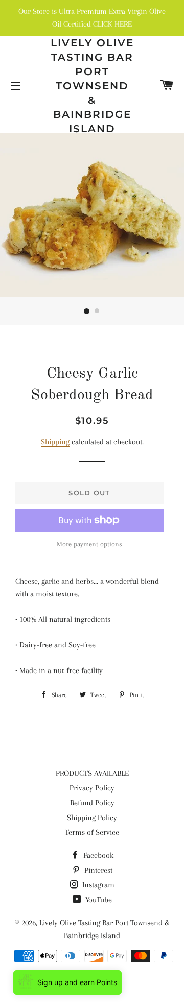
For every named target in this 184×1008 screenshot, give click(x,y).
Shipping (55, 441)
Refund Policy (92, 802)
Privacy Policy (92, 788)
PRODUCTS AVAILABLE (92, 773)
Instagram (97, 885)
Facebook (97, 855)
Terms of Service (92, 832)
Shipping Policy (92, 817)
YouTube (97, 899)
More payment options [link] (89, 544)
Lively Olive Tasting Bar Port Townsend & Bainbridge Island (92, 86)
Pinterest (97, 870)
